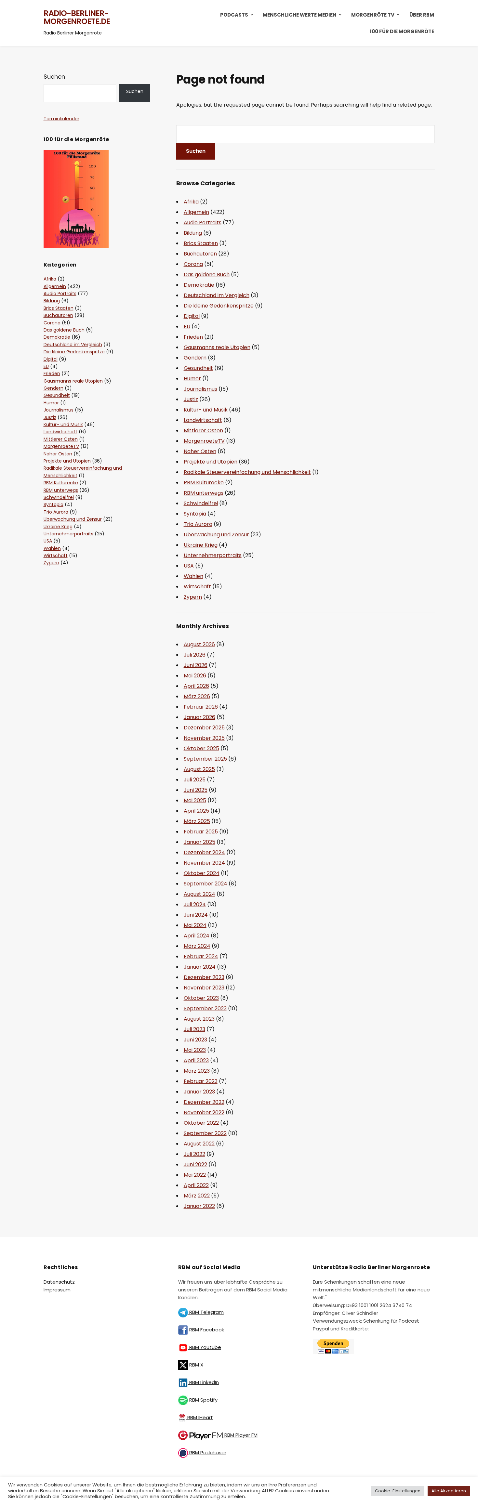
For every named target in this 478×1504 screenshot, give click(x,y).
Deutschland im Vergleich (216, 295)
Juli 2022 (194, 1154)
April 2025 (196, 811)
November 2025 (204, 738)
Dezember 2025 (204, 727)
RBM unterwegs (203, 493)
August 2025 (199, 769)
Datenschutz (59, 1281)
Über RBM (421, 14)
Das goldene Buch (207, 274)
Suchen (54, 76)
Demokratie (199, 285)
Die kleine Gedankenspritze (219, 305)
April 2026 (196, 686)
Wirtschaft (197, 586)
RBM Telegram (206, 1312)
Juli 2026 (195, 655)
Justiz (191, 399)
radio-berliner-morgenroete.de (77, 17)
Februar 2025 (201, 831)
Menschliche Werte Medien (300, 14)
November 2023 (204, 987)
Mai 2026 (195, 675)
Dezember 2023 (204, 977)
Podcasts (234, 14)
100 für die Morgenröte (402, 31)
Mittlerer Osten (203, 430)
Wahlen (193, 576)
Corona (193, 264)
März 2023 (197, 1071)
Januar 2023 (199, 1091)
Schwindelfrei (201, 503)
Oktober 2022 (201, 1123)
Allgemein (196, 212)
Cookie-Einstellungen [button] (397, 1491)
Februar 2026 (201, 707)
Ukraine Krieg (201, 545)
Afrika (191, 201)
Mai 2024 (195, 925)
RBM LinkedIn (203, 1382)
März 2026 (197, 696)
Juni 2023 (195, 1039)
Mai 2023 (195, 1050)
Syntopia (195, 513)
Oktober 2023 (201, 998)
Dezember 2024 (204, 852)
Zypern (193, 597)
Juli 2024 (195, 904)
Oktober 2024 (201, 873)
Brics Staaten (201, 243)
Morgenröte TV (372, 14)
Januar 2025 (199, 842)
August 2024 (199, 894)
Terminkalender (61, 118)
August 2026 (199, 644)
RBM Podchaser (207, 1452)
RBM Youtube (204, 1347)
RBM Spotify (203, 1399)
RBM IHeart (199, 1417)
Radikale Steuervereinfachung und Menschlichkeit (247, 472)
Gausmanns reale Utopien (217, 347)
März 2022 (197, 1195)
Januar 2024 (200, 967)
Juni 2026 (195, 665)
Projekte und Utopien (210, 461)
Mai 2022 (195, 1175)
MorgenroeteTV (204, 441)
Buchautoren (200, 253)
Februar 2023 (201, 1081)
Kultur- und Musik (206, 409)
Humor (192, 378)
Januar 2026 (199, 717)
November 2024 (204, 863)
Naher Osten (200, 451)
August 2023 (199, 1019)
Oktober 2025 (201, 748)
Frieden (193, 337)
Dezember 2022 (204, 1102)
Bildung (193, 233)
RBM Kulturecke (204, 482)
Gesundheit (198, 368)
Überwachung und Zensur (216, 534)
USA (189, 565)
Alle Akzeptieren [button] (449, 1491)
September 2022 (205, 1133)
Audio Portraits (202, 222)
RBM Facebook (206, 1329)
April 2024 (196, 935)
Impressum (57, 1289)
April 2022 (196, 1185)
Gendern (195, 357)
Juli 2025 (195, 779)
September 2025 (205, 759)
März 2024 (197, 946)
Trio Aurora (198, 524)
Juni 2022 (195, 1164)
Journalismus (200, 389)
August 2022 (199, 1143)
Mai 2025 (195, 800)
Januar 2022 (199, 1206)
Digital (192, 316)
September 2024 (205, 883)
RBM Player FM (240, 1435)
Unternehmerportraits (213, 555)
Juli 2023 (194, 1029)
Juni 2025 (195, 790)
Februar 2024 (201, 956)
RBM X (195, 1364)
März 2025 (197, 821)
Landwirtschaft (203, 420)
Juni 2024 (196, 915)
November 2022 (204, 1112)
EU (187, 326)
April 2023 (196, 1060)
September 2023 (205, 1008)
